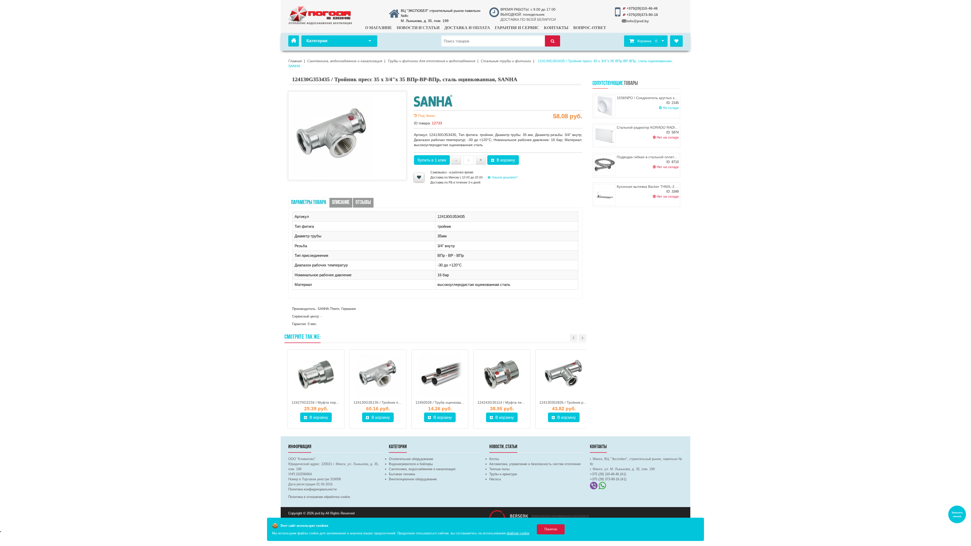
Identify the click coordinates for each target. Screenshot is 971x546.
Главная (293, 41)
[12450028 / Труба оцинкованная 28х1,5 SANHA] (439, 375)
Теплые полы (499, 469)
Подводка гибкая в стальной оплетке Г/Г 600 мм (657, 157)
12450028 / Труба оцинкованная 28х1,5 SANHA (454, 402)
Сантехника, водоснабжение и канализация (422, 469)
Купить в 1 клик (432, 160)
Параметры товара (308, 203)
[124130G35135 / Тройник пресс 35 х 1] (378, 375)
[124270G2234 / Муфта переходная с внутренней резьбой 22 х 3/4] (316, 375)
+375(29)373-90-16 (642, 15)
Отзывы (363, 203)
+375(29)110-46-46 (642, 8)
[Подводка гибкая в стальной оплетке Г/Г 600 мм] (604, 165)
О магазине (378, 28)
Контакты (556, 28)
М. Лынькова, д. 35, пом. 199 (425, 21)
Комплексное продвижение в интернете (560, 516)
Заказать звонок (957, 514)
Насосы (495, 479)
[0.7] (0, 531)
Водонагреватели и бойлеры (411, 464)
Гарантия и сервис (517, 28)
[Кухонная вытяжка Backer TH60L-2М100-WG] (604, 195)
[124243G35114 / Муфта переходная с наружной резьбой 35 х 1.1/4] (501, 375)
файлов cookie (518, 533)
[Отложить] (419, 177)
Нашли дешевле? (505, 177)
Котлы (494, 459)
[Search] (552, 41)
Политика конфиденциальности (312, 489)
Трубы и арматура (503, 474)
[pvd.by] (320, 14)
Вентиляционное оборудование (413, 479)
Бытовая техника (402, 474)
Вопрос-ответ (589, 28)
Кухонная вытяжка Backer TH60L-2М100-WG (654, 187)
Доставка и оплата (467, 28)
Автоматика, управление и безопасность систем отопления (535, 464)
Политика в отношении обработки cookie (319, 497)
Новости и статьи (418, 28)
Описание (341, 203)
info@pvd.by (638, 21)
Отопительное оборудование (411, 459)
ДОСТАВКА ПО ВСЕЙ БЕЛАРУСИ (528, 19)
